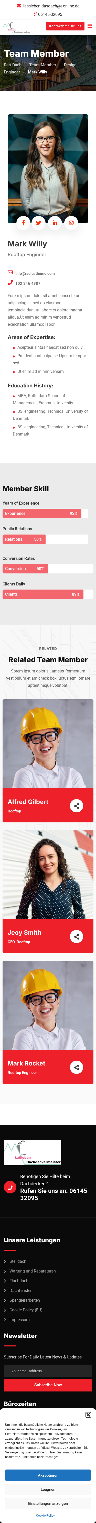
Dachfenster (20, 1290)
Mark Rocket (26, 1063)
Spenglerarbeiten (24, 1300)
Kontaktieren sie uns (65, 26)
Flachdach (18, 1280)
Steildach (17, 1261)
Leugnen (48, 1489)
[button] (88, 1414)
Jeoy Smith (24, 932)
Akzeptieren (48, 1475)
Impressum (19, 1319)
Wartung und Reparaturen (32, 1271)
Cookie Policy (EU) (25, 1310)
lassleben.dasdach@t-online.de (51, 6)
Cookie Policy (45, 1515)
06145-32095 (50, 14)
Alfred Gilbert (28, 802)
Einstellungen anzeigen (48, 1503)
